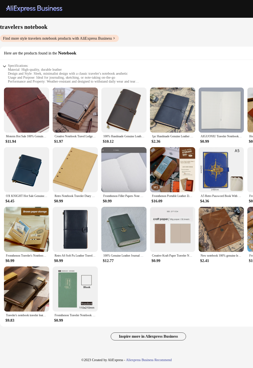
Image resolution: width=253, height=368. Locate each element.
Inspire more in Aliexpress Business (148, 336)
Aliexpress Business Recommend (149, 360)
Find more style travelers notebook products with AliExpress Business (57, 38)
